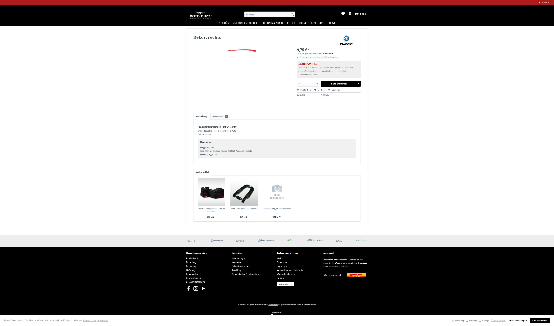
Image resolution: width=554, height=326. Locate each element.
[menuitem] (269, 14)
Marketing (473, 320)
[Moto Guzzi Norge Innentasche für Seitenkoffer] (211, 192)
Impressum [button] (102, 320)
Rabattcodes (192, 274)
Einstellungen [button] (498, 320)
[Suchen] (292, 14)
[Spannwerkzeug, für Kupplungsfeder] (277, 192)
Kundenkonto (192, 258)
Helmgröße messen (241, 266)
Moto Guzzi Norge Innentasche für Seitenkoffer (211, 210)
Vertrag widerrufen (285, 284)
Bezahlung (191, 266)
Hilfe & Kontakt (546, 2)
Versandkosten (273, 305)
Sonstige (486, 320)
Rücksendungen (193, 278)
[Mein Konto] (350, 14)
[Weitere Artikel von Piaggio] (346, 40)
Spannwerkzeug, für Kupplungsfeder (277, 208)
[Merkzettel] (343, 14)
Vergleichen (305, 90)
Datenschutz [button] (89, 320)
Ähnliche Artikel (202, 172)
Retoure (280, 278)
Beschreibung (201, 116)
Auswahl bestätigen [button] (518, 320)
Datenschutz (283, 262)
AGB (279, 258)
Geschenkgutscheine (195, 282)
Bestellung (191, 262)
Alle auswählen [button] (539, 320)
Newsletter (237, 262)
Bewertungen (220, 116)
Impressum (282, 266)
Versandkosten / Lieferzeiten (245, 274)
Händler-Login (238, 258)
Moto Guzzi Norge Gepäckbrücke (244, 208)
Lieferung (190, 270)
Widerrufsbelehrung (286, 274)
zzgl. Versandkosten (326, 54)
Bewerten (335, 90)
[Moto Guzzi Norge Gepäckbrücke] (244, 192)
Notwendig (459, 320)
